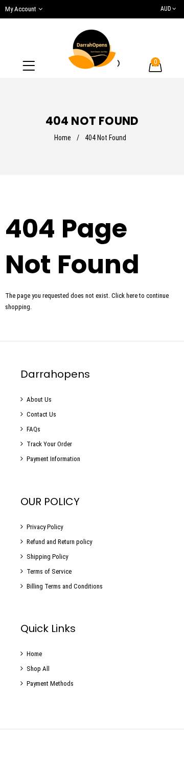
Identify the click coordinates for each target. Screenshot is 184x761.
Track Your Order (49, 444)
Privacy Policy (45, 527)
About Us (39, 399)
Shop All (38, 668)
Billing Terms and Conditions (65, 586)
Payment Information (53, 459)
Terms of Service (49, 571)
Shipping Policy (47, 556)
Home (62, 138)
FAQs (33, 429)
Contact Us (41, 414)
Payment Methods (50, 683)
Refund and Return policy (59, 542)
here (131, 295)
